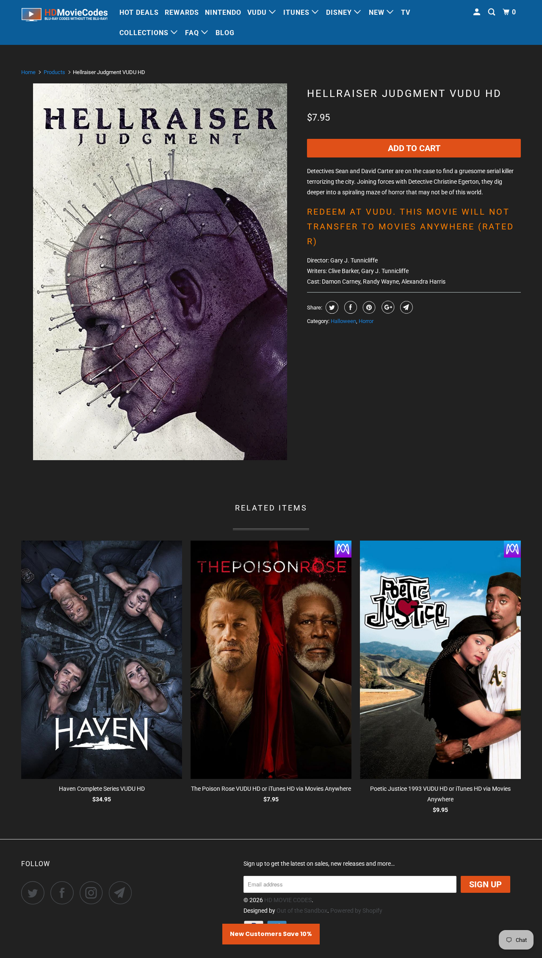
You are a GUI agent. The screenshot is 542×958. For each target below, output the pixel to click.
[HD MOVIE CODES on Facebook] (64, 892)
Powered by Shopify (356, 910)
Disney (340, 12)
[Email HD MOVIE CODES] (123, 892)
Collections (145, 33)
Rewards (182, 12)
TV (405, 12)
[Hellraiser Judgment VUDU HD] (160, 272)
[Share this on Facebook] (349, 307)
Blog (225, 33)
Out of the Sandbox (302, 910)
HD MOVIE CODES (288, 900)
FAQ (193, 33)
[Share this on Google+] (386, 307)
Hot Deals (139, 12)
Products (54, 72)
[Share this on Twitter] (331, 307)
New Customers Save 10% (271, 934)
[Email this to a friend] (405, 307)
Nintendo (223, 12)
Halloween (343, 321)
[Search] (492, 12)
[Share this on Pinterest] (368, 307)
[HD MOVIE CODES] (64, 16)
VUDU (258, 12)
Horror (366, 321)
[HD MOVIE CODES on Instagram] (94, 892)
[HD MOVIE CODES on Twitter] (35, 892)
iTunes (297, 12)
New (378, 12)
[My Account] (478, 12)
